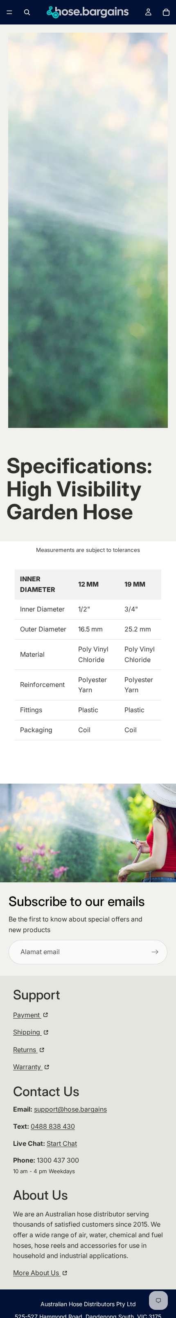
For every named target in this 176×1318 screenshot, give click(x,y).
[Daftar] (155, 952)
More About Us (37, 1273)
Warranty (28, 1067)
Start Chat (62, 1143)
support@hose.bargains (70, 1109)
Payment (27, 1015)
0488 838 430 (53, 1126)
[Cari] (27, 12)
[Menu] (9, 12)
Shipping (27, 1032)
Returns (25, 1050)
